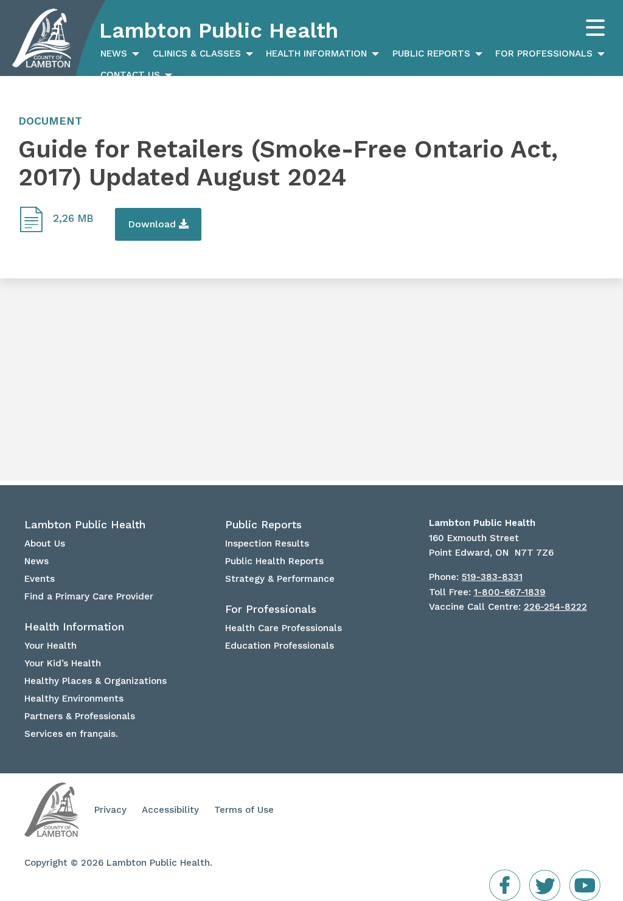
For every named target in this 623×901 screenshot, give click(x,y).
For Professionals (544, 53)
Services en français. (71, 733)
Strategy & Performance (280, 578)
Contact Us (130, 74)
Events (39, 578)
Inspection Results (267, 543)
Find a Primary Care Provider (88, 596)
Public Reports (431, 53)
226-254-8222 (555, 606)
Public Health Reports (274, 561)
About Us (44, 543)
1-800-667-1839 (510, 592)
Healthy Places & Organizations (95, 680)
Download (153, 224)
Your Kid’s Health (62, 663)
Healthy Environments (74, 698)
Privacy (110, 809)
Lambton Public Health (218, 30)
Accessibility (170, 809)
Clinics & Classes (197, 53)
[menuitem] (118, 53)
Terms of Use (244, 809)
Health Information (316, 53)
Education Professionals (279, 645)
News (113, 53)
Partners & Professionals (79, 716)
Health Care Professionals (283, 628)
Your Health (50, 645)
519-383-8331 (492, 576)
